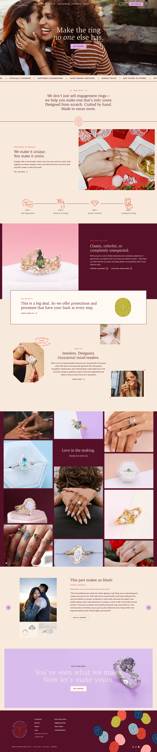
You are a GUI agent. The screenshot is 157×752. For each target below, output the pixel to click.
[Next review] (148, 607)
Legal (36, 730)
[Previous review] (8, 607)
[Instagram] (133, 747)
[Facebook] (139, 747)
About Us (51, 4)
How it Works (38, 4)
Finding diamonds (97, 269)
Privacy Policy (46, 746)
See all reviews (79, 618)
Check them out (28, 313)
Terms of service (37, 746)
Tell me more (19, 172)
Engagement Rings (60, 723)
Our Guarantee (63, 4)
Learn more (77, 379)
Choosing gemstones (120, 269)
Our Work (76, 4)
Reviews (87, 4)
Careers (37, 727)
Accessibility (54, 746)
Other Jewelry (59, 727)
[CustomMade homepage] (20, 7)
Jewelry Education (60, 730)
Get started (136, 4)
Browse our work (77, 456)
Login (123, 4)
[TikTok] (136, 747)
